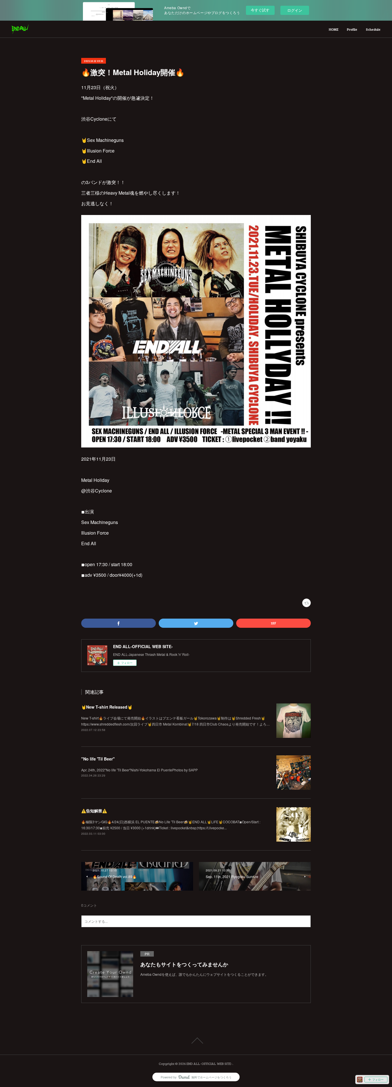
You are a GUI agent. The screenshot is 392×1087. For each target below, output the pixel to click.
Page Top (196, 1040)
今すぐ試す (260, 10)
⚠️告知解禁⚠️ (94, 811)
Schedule (373, 29)
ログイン (294, 10)
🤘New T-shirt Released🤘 (106, 707)
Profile (352, 29)
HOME (333, 29)
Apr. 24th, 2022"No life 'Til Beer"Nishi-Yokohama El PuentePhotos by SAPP (139, 769)
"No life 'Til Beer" (98, 759)
